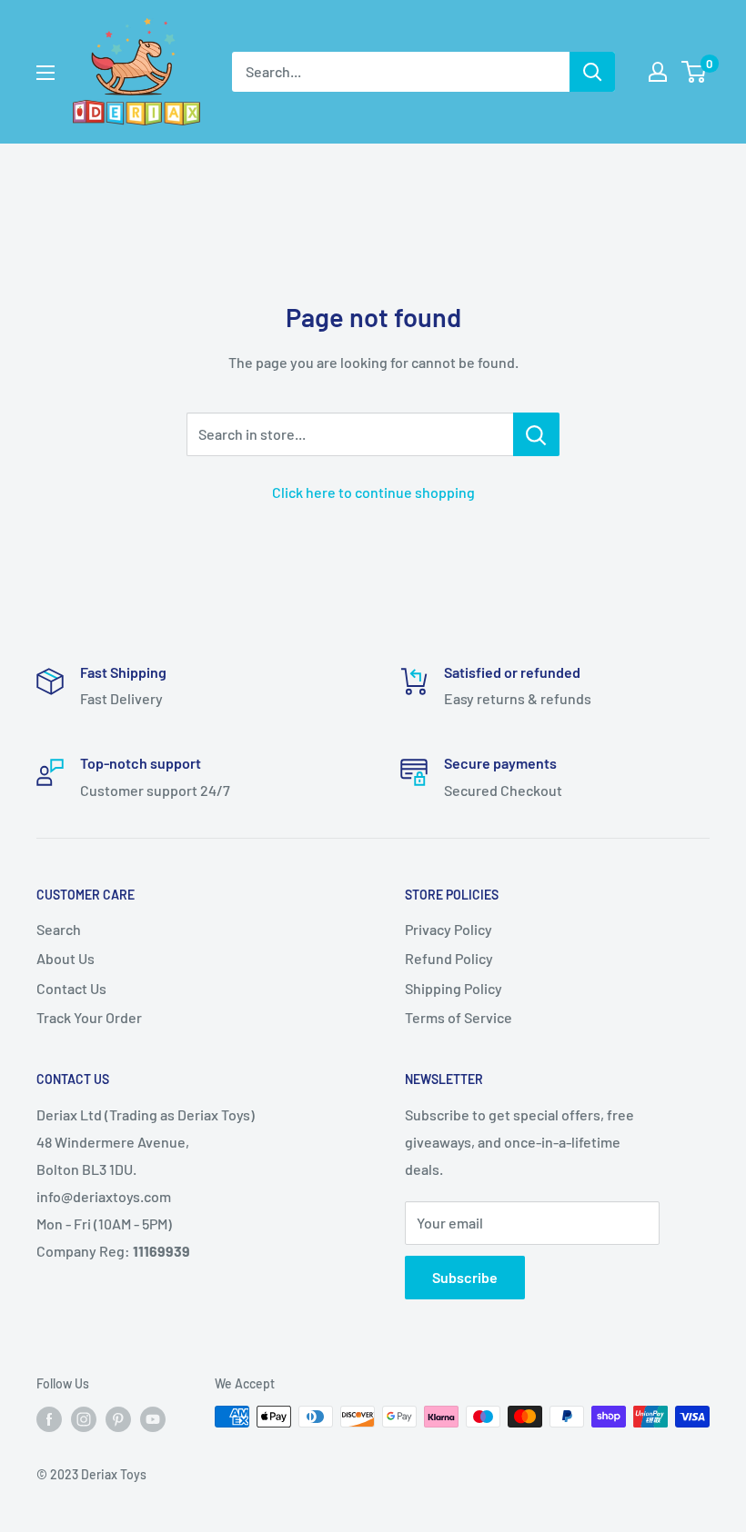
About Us (65, 958)
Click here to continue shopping (373, 492)
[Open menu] (45, 72)
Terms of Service (458, 1017)
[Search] (592, 72)
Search (58, 929)
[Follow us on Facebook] (49, 1418)
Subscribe (465, 1277)
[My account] (658, 72)
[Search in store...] (536, 434)
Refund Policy (449, 958)
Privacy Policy (448, 929)
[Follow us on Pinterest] (118, 1418)
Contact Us (71, 988)
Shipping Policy (453, 988)
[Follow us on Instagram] (83, 1418)
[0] (694, 72)
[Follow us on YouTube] (153, 1418)
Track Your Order (89, 1017)
